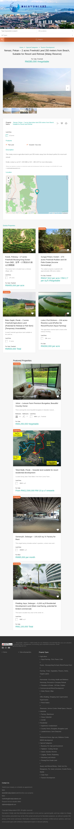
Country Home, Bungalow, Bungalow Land (54, 728)
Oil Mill (43, 720)
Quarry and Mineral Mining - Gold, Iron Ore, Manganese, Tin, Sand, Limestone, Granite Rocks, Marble (56, 769)
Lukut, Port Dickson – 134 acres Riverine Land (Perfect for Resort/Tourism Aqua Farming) (54, 323)
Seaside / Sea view (35, 145)
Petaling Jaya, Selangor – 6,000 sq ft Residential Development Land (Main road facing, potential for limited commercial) (36, 606)
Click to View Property (19, 248)
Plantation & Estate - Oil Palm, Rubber (53, 685)
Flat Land (11, 145)
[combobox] (55, 31)
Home (21, 47)
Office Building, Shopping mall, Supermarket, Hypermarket (54, 698)
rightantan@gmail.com (9, 804)
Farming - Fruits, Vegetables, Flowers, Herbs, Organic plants (54, 672)
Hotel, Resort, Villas (47, 691)
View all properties (25, 652)
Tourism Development (47, 47)
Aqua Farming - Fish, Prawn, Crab (52, 659)
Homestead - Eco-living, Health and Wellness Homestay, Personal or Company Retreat (54, 681)
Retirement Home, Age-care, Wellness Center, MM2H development (54, 738)
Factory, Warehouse (47, 714)
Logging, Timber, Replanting (49, 754)
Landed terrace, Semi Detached (51, 731)
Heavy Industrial (46, 717)
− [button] (8, 181)
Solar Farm (44, 775)
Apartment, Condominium (49, 726)
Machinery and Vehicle (48, 757)
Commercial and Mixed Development (52, 688)
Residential (43, 723)
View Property (37, 392)
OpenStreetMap (58, 213)
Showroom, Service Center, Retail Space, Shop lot (55, 708)
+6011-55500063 (63, 10)
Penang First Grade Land (49, 760)
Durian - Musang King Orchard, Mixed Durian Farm (56, 665)
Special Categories (32, 47)
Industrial (43, 711)
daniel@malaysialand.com (10, 793)
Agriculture (43, 656)
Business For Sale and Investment (52, 746)
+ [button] (8, 178)
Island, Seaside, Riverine (49, 752)
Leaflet (51, 213)
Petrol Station (45, 702)
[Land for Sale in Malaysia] (28, 18)
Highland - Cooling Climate (49, 749)
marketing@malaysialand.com (13, 168)
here (3, 790)
